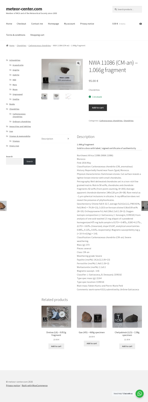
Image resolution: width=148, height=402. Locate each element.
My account (69, 23)
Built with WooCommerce (35, 385)
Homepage (53, 23)
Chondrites (21, 45)
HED (14, 79)
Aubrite (16, 75)
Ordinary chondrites (22, 121)
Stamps (16, 141)
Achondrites (14, 60)
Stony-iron (14, 146)
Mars (15, 84)
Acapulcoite (18, 65)
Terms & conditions (15, 34)
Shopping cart (37, 34)
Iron (11, 131)
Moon (15, 89)
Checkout (21, 23)
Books (12, 104)
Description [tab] (47, 138)
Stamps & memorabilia (19, 136)
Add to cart (98, 107)
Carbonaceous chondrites (39, 45)
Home (9, 23)
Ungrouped (18, 94)
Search (9, 156)
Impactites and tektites (20, 126)
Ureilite (16, 99)
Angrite (16, 70)
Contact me (37, 23)
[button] (78, 63)
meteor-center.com (24, 9)
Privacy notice (87, 23)
